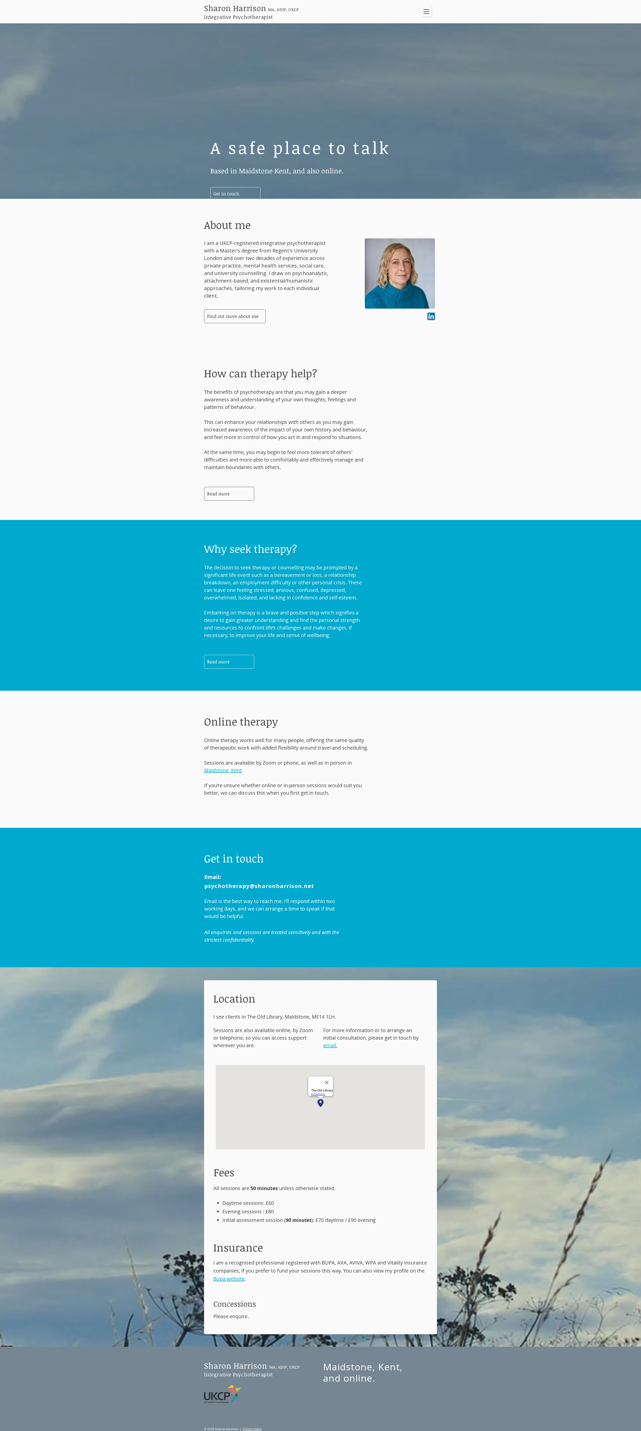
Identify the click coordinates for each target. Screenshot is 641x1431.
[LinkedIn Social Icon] (431, 316)
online (358, 1378)
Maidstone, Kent (223, 770)
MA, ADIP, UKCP (284, 1367)
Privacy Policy (252, 1429)
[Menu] (426, 12)
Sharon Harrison (235, 1365)
